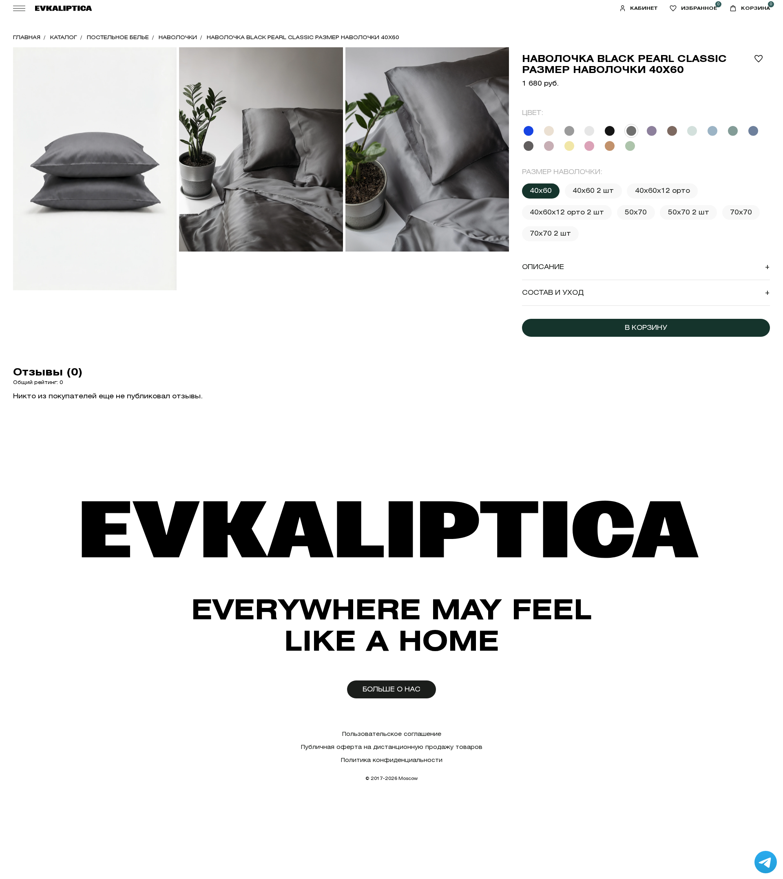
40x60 (541, 190)
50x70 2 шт (688, 212)
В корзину (646, 327)
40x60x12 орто (662, 190)
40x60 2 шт (593, 190)
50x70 (636, 212)
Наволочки (178, 37)
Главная (26, 37)
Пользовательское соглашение (391, 734)
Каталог (63, 37)
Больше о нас (391, 689)
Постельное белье (118, 37)
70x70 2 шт (550, 233)
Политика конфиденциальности (391, 760)
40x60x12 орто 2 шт (567, 212)
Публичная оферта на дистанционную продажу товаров (391, 747)
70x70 (741, 212)
